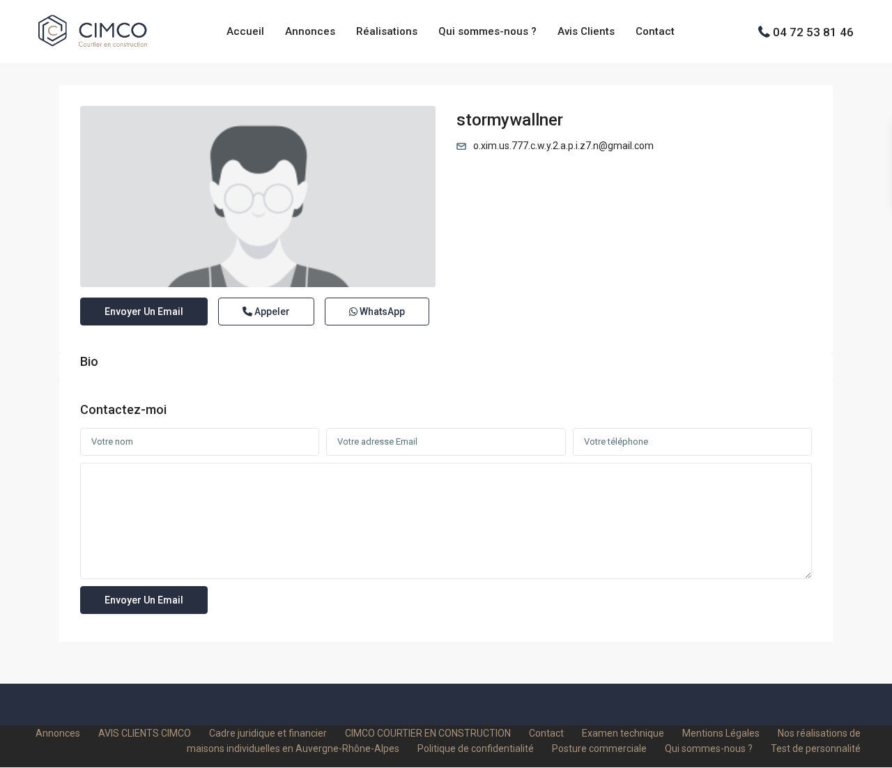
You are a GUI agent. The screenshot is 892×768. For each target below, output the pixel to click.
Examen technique (623, 733)
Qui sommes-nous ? (487, 31)
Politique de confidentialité (475, 748)
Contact (655, 31)
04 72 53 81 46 (813, 31)
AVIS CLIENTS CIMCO (144, 733)
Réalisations (386, 31)
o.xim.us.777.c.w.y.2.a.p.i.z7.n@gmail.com (563, 145)
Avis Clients (586, 31)
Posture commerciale (599, 748)
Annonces (310, 31)
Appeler (271, 311)
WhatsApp (381, 311)
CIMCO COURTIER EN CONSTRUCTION (428, 733)
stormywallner (509, 120)
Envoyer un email (144, 311)
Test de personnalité (816, 748)
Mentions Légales (721, 733)
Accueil (245, 31)
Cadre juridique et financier (268, 733)
